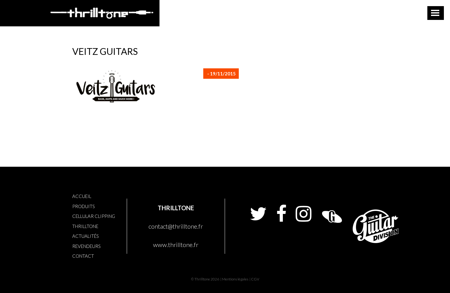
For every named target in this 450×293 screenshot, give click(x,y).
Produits (83, 206)
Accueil (81, 196)
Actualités (85, 236)
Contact (83, 256)
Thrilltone (85, 226)
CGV (255, 279)
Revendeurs (86, 246)
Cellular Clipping (93, 216)
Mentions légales (235, 279)
